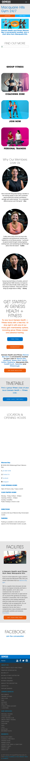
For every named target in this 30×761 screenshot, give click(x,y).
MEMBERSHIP (15, 347)
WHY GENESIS (5, 694)
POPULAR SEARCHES (6, 688)
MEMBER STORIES (6, 746)
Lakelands (7, 360)
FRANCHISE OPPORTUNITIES (9, 670)
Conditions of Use (14, 756)
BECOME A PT (5, 673)
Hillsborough (15, 366)
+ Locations (5, 708)
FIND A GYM (4, 698)
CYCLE (3, 727)
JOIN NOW (7, 16)
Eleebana (11, 362)
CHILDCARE (4, 723)
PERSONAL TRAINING (7, 714)
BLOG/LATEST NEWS (6, 737)
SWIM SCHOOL (5, 721)
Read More (5, 613)
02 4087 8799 (7, 470)
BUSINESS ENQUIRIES (7, 680)
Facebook (5, 478)
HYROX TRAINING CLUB (7, 718)
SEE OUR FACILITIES (15, 370)
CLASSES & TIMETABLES (8, 739)
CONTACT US (4, 686)
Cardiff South (9, 364)
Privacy (6, 756)
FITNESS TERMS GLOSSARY (8, 706)
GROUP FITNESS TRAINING (8, 719)
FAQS (2, 700)
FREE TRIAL (23, 16)
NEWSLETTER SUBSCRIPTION (9, 683)
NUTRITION (4, 729)
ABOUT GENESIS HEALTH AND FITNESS (11, 667)
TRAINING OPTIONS (6, 696)
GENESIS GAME (5, 748)
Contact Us (6, 474)
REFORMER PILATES (6, 731)
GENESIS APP (4, 749)
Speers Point (16, 360)
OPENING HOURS (5, 740)
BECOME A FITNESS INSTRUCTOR (10, 675)
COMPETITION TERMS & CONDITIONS (11, 744)
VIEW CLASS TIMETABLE (15, 399)
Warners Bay (21, 359)
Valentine (18, 364)
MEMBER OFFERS (5, 742)
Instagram (6, 481)
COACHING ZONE (5, 716)
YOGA (2, 725)
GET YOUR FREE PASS (15, 617)
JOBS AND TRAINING (6, 678)
